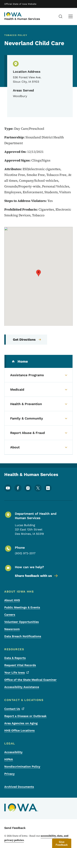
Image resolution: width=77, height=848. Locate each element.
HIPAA (8, 759)
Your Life (14, 672)
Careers (9, 614)
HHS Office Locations (19, 730)
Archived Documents (19, 786)
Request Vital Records (20, 665)
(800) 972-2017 (25, 553)
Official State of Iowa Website (20, 4)
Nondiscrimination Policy (22, 766)
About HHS (12, 600)
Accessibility (13, 752)
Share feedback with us (33, 576)
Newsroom (12, 629)
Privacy (9, 773)
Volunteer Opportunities (21, 622)
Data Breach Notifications (22, 636)
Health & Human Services (22, 19)
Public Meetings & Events (22, 607)
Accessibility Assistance (21, 687)
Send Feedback (15, 828)
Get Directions (24, 339)
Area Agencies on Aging (21, 723)
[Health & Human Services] (13, 14)
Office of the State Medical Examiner (30, 679)
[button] (38, 273)
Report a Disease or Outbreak (25, 716)
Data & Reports (15, 658)
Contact (12, 709)
